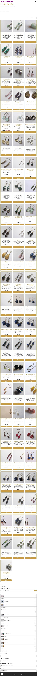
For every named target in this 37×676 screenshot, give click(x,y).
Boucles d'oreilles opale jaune (30, 397)
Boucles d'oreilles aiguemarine (6, 34)
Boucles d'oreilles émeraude (30, 170)
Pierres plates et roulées (19, 633)
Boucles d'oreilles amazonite (30, 34)
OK (35, 590)
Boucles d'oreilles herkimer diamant (18, 240)
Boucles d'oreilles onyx (18, 374)
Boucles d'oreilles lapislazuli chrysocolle (6, 351)
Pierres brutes (19, 639)
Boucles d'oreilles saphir (30, 462)
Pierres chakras (18, 628)
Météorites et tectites (4, 670)
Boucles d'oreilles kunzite (18, 261)
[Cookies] (2, 674)
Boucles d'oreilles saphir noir (6, 528)
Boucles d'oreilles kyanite (30, 261)
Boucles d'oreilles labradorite (6, 285)
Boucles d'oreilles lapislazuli (18, 306)
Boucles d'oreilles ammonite (30, 102)
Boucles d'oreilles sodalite (18, 527)
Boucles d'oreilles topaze (30, 527)
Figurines (19, 646)
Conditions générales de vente (15, 674)
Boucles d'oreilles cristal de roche (31, 147)
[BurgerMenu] (35, 1)
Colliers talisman (19, 614)
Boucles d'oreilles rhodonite (30, 418)
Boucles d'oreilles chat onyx (30, 124)
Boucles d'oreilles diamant (6, 169)
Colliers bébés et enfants (19, 620)
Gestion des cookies (23, 674)
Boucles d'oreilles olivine (6, 374)
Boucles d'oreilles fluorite (30, 216)
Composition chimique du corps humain (6, 665)
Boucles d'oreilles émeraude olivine (6, 217)
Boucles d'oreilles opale (30, 374)
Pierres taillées (19, 642)
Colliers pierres (19, 595)
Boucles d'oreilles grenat (6, 239)
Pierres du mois (18, 609)
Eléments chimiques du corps (5, 660)
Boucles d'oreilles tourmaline (6, 550)
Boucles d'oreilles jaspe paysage (6, 262)
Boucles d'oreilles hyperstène (30, 240)
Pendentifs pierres (19, 601)
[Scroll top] (35, 674)
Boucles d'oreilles (18, 607)
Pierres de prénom (18, 636)
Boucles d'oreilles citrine (6, 146)
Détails (6, 41)
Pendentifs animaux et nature (19, 604)
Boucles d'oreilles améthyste (18, 57)
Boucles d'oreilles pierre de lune (6, 419)
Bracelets (18, 598)
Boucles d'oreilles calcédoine (6, 125)
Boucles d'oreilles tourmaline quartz (30, 550)
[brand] (7, 1)
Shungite (18, 623)
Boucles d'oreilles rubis (6, 441)
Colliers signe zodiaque (18, 617)
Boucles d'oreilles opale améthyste (18, 397)
